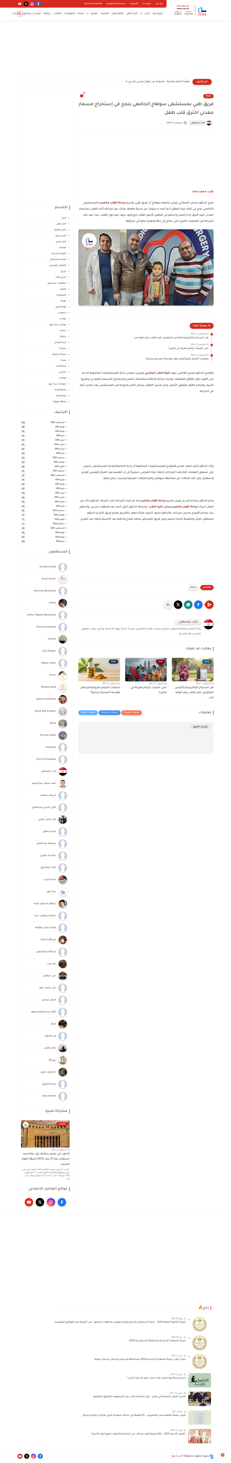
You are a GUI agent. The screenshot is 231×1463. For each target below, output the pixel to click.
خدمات (16, 13)
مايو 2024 (60, 541)
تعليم (94, 13)
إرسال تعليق (200, 727)
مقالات (57, 13)
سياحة (63, 348)
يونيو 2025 (60, 484)
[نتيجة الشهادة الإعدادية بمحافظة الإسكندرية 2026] (199, 1343)
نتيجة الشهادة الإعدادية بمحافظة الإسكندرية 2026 (157, 1341)
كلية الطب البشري (157, 373)
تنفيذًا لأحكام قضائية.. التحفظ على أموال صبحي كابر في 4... (156, 81)
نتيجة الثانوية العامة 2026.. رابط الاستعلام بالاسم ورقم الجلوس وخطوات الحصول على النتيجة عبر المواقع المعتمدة (120, 1322)
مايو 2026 (60, 436)
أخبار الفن (132, 13)
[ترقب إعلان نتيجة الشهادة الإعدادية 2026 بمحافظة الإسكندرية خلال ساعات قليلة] (199, 1361)
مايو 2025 (60, 489)
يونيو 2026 (60, 431)
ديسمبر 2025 (59, 458)
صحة (81, 13)
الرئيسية (158, 13)
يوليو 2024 (60, 533)
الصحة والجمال (58, 259)
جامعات (62, 313)
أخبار (147, 13)
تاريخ (64, 271)
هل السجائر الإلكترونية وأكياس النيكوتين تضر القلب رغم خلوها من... (170, 338)
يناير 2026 (60, 453)
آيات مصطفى (198, 123)
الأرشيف (134, 4)
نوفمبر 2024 (59, 515)
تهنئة (64, 301)
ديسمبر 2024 (59, 511)
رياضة (47, 13)
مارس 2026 (59, 445)
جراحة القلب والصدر (113, 202)
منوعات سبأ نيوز (58, 384)
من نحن (159, 4)
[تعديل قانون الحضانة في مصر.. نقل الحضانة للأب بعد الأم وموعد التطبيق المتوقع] (199, 1399)
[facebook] (38, 4)
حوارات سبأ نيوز (58, 324)
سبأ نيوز (176, 1456)
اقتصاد (104, 13)
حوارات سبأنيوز (32, 13)
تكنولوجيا (69, 13)
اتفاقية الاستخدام (93, 4)
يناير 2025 (60, 506)
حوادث (63, 319)
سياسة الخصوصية (116, 4)
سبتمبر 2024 (59, 524)
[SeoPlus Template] (212, 1456)
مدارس (63, 372)
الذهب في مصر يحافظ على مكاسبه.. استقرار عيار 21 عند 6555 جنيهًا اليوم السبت (45, 1159)
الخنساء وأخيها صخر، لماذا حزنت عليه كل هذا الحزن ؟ (156, 1378)
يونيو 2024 (60, 537)
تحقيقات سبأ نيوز (57, 283)
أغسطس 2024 (58, 528)
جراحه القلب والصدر (153, 500)
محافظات (61, 366)
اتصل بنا (147, 4)
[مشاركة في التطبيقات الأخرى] (168, 604)
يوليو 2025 (60, 480)
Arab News (61, 390)
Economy (61, 396)
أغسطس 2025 (58, 475)
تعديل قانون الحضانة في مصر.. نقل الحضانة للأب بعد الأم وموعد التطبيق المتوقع (139, 1396)
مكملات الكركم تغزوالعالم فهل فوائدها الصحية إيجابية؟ (177, 359)
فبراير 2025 (60, 502)
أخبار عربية (61, 236)
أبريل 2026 (60, 440)
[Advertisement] (115, 51)
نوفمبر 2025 (59, 462)
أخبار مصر (61, 242)
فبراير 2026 (60, 449)
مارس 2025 (59, 497)
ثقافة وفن (117, 13)
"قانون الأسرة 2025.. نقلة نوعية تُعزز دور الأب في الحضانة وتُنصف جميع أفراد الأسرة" (138, 1434)
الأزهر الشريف (59, 253)
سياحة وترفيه (59, 354)
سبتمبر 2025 (59, 471)
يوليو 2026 (60, 427)
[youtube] (19, 4)
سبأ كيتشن (60, 342)
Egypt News (60, 402)
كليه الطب (156, 506)
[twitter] (26, 4)
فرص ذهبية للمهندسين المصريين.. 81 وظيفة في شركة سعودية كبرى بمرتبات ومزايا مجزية (134, 1415)
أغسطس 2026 (58, 423)
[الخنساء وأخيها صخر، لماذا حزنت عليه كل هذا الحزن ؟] (199, 1380)
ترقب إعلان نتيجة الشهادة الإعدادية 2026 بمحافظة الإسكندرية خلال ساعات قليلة (140, 1359)
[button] (198, 604)
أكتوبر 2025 (60, 467)
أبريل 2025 (60, 493)
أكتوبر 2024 (60, 519)
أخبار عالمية (60, 230)
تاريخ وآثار (61, 277)
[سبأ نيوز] (191, 10)
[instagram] (32, 4)
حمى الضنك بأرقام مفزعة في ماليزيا (189, 348)
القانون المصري (58, 265)
